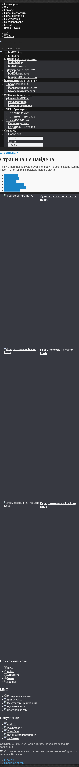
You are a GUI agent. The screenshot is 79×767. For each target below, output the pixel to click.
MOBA (8, 24)
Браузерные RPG (18, 84)
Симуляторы (12, 19)
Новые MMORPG (18, 98)
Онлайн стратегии (15, 13)
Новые (8, 94)
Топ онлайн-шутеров (21, 127)
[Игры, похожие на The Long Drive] (22, 578)
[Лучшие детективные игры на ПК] (22, 271)
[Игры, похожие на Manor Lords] (22, 424)
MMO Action (15, 73)
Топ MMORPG (17, 112)
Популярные (11, 4)
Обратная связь (14, 762)
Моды (12, 137)
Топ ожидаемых (18, 123)
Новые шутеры (17, 101)
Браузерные (11, 80)
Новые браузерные (20, 95)
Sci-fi (7, 7)
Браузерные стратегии (22, 87)
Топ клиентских (18, 116)
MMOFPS (13, 55)
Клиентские (13, 48)
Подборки (14, 134)
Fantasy (8, 10)
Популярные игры (15, 187)
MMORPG (14, 62)
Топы (7, 109)
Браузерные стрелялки (22, 81)
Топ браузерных (18, 109)
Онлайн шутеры (14, 16)
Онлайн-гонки (17, 76)
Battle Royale (12, 27)
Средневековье (13, 21)
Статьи (8, 130)
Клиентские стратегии (22, 59)
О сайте (9, 760)
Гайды (12, 141)
